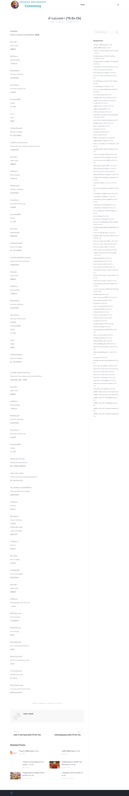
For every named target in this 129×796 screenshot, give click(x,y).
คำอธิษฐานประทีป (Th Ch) (101, 132)
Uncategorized (42, 703)
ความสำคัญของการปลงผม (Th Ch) (103, 86)
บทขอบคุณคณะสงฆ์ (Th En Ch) (102, 261)
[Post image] (13, 752)
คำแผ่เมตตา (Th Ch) (99, 129)
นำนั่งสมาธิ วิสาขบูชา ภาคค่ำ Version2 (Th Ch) (106, 271)
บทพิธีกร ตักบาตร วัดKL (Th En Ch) (103, 106)
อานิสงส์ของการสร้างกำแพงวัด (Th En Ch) (72, 774)
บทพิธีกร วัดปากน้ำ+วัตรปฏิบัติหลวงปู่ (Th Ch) (105, 404)
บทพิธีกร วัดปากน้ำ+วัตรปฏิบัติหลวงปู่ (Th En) (105, 399)
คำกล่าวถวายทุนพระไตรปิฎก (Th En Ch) (105, 154)
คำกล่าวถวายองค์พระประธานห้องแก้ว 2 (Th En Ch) (106, 145)
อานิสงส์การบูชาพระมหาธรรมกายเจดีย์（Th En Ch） (104, 254)
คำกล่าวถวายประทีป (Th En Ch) (102, 315)
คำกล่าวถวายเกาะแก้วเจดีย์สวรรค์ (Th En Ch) (105, 161)
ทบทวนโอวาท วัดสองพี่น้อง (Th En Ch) (104, 380)
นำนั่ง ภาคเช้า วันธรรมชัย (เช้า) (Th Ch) (105, 250)
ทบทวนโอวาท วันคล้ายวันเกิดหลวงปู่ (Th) (105, 120)
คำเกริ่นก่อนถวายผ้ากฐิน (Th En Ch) (103, 219)
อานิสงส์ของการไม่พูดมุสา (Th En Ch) (104, 196)
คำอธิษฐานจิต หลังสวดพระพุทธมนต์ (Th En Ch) (106, 362)
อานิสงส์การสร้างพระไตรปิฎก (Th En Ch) (105, 157)
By (50, 703)
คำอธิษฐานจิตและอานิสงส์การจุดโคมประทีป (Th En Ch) (72, 763)
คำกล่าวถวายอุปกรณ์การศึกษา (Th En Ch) (105, 241)
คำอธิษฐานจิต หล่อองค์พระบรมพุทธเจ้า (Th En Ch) (105, 178)
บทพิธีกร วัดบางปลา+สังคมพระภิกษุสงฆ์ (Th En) (106, 409)
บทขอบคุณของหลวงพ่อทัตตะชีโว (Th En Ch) (105, 331)
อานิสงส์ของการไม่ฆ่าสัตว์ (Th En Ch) (104, 208)
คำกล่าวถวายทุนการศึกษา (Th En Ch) (104, 247)
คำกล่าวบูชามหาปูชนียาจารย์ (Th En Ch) (105, 366)
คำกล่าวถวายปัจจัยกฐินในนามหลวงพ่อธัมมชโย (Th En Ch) (105, 223)
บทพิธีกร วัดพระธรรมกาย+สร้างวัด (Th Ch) (105, 395)
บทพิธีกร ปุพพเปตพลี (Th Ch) (101, 109)
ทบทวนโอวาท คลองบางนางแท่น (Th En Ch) (105, 384)
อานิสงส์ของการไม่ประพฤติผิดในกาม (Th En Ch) (105, 201)
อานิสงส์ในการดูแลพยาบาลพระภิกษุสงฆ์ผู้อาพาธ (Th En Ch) (105, 116)
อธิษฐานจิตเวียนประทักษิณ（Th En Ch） (105, 168)
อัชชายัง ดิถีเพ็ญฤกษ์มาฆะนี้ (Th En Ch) (104, 344)
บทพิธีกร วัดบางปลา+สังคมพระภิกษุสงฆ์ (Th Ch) (106, 415)
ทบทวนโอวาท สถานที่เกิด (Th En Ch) (104, 389)
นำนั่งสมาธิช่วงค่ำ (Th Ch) (101, 312)
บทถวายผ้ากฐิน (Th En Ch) (101, 216)
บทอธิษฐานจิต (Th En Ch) (100, 294)
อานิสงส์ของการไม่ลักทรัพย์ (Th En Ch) (104, 205)
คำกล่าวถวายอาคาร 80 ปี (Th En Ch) (104, 171)
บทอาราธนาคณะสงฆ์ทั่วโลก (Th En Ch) (105, 297)
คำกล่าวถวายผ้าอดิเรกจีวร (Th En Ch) (104, 233)
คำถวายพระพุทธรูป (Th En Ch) (102, 95)
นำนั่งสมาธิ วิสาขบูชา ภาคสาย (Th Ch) (104, 281)
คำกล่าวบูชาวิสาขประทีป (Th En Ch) (104, 267)
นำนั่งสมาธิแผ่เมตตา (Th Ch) (101, 327)
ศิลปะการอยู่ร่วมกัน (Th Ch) (101, 126)
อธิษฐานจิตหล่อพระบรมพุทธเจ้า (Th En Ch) (105, 174)
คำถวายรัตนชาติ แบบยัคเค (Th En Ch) (104, 73)
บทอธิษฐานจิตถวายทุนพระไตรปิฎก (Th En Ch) (105, 150)
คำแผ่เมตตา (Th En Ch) (100, 303)
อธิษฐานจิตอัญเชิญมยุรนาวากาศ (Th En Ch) (105, 353)
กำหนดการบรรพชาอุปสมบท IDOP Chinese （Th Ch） (33, 763)
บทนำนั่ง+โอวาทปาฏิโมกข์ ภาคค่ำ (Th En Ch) (105, 348)
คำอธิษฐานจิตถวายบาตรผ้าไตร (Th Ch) (104, 98)
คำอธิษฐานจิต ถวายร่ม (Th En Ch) (103, 123)
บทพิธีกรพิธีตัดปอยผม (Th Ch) (71, 751)
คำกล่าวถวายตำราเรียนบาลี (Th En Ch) (104, 244)
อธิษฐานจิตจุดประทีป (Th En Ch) (102, 341)
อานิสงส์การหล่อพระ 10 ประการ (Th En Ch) (104, 184)
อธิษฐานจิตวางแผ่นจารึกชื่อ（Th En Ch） (105, 166)
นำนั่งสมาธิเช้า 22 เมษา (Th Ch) (102, 318)
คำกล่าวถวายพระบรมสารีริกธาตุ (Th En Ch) (105, 77)
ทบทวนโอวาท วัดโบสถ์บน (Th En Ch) (104, 377)
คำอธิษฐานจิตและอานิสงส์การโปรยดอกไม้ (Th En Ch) (33, 774)
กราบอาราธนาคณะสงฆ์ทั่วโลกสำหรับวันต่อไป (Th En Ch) (106, 290)
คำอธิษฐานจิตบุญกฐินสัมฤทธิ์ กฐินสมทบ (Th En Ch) (106, 228)
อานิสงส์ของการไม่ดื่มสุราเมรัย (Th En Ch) (105, 193)
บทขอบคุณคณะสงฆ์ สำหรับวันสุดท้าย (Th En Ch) (105, 285)
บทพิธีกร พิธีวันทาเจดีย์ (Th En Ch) (103, 141)
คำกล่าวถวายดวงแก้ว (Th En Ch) (102, 70)
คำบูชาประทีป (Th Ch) (99, 135)
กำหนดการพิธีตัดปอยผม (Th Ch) (29, 751)
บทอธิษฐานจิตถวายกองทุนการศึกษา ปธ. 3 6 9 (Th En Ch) (106, 237)
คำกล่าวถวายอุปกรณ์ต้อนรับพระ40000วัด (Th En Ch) (105, 90)
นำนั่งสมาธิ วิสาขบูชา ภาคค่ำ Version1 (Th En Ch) (106, 276)
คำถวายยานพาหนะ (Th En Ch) (102, 112)
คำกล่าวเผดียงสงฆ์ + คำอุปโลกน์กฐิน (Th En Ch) (105, 212)
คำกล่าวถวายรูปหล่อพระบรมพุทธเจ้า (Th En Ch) (106, 189)
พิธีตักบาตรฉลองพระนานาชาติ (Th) (103, 138)
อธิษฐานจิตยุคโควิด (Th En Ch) (102, 258)
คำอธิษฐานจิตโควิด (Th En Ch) (102, 309)
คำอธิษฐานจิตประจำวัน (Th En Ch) (103, 324)
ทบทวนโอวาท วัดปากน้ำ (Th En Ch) (103, 372)
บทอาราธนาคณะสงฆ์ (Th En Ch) (103, 264)
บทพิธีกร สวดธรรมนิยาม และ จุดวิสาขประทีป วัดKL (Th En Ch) (104, 102)
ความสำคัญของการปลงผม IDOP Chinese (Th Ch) (105, 82)
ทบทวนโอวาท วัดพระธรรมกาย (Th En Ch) (105, 369)
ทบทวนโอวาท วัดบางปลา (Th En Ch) (104, 374)
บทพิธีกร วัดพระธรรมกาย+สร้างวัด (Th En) (105, 392)
